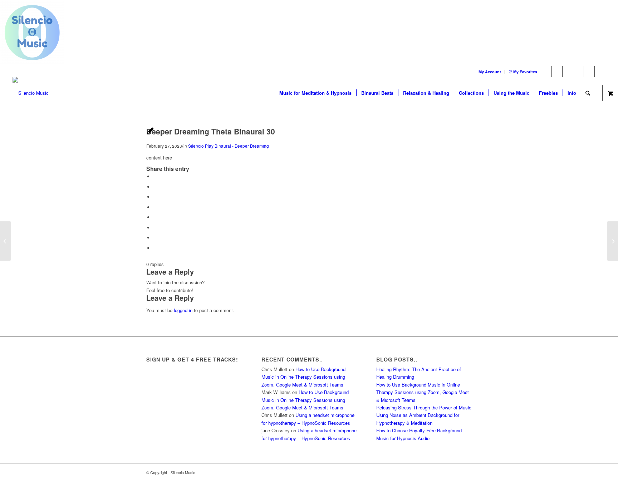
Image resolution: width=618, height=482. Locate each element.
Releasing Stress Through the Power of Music (423, 407)
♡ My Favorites (523, 71)
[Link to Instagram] (589, 71)
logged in (183, 310)
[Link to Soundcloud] (600, 71)
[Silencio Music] (31, 93)
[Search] (588, 93)
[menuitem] (490, 72)
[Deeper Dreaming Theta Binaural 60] (5, 241)
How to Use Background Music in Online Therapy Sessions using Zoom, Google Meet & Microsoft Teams (303, 377)
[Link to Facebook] (557, 71)
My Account (490, 71)
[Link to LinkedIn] (578, 71)
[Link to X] (546, 71)
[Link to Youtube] (568, 71)
